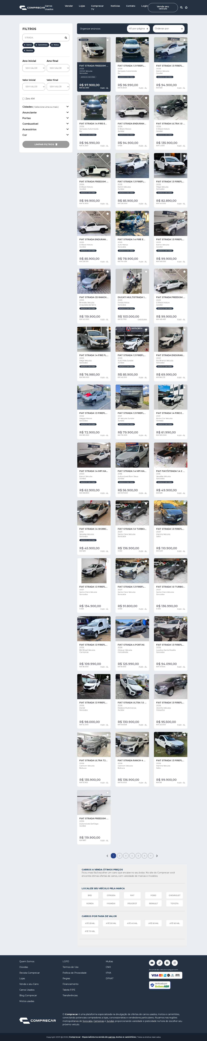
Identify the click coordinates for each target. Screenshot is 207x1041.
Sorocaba (87, 1021)
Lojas (82, 6)
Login (144, 6)
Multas (109, 961)
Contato (130, 6)
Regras (66, 978)
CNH (108, 967)
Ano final (52, 61)
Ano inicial (29, 61)
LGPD (66, 961)
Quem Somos (26, 961)
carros (111, 1037)
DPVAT (109, 978)
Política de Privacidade (75, 972)
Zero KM (30, 98)
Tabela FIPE (69, 989)
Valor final (52, 80)
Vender (69, 6)
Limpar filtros (45, 144)
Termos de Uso (70, 967)
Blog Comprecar (28, 995)
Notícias (115, 6)
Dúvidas (23, 967)
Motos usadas (26, 1001)
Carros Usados (26, 989)
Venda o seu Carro (29, 984)
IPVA (108, 972)
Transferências (70, 995)
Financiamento (70, 984)
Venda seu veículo (163, 7)
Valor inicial (28, 80)
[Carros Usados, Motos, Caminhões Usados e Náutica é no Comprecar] (32, 7)
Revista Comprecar (29, 972)
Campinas (98, 1021)
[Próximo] (157, 855)
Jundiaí (110, 1021)
